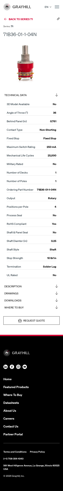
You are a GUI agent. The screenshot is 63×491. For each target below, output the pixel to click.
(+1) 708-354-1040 (13, 458)
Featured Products (16, 387)
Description (13, 286)
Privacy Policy (37, 451)
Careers (8, 418)
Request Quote (34, 320)
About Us (9, 410)
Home (7, 379)
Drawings (11, 293)
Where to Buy (14, 307)
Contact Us (10, 426)
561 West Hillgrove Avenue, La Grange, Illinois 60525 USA (31, 467)
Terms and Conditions (15, 451)
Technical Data (15, 95)
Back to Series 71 (21, 19)
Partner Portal (13, 434)
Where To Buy (12, 395)
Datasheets (11, 403)
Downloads (12, 300)
